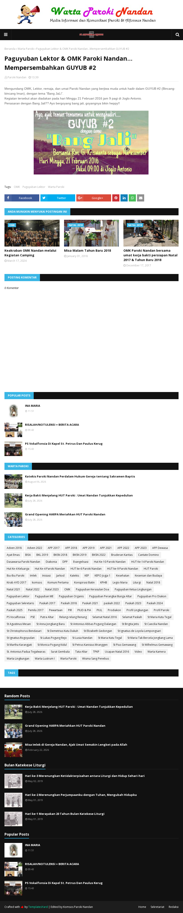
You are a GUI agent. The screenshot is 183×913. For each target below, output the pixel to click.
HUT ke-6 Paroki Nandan (86, 569)
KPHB (103, 582)
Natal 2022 (33, 589)
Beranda (9, 49)
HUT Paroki (151, 569)
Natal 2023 (52, 589)
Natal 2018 (153, 582)
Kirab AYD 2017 (16, 582)
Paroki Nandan (17, 77)
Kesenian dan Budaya (148, 575)
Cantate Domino (148, 555)
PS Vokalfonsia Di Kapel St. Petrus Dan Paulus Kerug (64, 444)
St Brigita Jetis (130, 624)
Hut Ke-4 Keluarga (18, 569)
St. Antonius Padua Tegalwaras (26, 652)
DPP (65, 562)
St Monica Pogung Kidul (52, 645)
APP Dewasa (160, 548)
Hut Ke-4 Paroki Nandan (50, 569)
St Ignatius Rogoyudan (21, 638)
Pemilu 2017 (36, 610)
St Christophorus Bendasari (24, 631)
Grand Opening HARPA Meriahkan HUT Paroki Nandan (65, 514)
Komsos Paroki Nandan (78, 907)
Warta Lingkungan (18, 658)
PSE (33, 617)
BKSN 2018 (60, 555)
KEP (87, 575)
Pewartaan (55, 610)
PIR (70, 610)
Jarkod (60, 575)
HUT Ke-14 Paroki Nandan (147, 562)
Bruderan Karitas (122, 555)
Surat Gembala (60, 652)
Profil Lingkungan (137, 610)
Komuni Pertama (58, 582)
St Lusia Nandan (82, 638)
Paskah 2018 (69, 603)
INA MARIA (32, 406)
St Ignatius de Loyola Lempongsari (139, 631)
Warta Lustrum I (45, 658)
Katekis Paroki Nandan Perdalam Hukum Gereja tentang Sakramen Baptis (80, 476)
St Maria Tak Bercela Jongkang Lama (150, 638)
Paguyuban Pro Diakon (151, 596)
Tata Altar (81, 652)
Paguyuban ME (44, 596)
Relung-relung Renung (73, 617)
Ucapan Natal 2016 (117, 652)
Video (138, 652)
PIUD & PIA (84, 610)
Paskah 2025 (15, 610)
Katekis (74, 575)
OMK (17, 187)
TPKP (96, 652)
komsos (37, 582)
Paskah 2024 (155, 603)
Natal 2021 (13, 589)
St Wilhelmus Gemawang (157, 645)
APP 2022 (123, 548)
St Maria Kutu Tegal (159, 617)
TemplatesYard (38, 907)
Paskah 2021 (90, 603)
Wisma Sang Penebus (95, 658)
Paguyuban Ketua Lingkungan (133, 589)
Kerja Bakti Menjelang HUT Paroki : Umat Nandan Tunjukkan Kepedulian (79, 495)
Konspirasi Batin (84, 582)
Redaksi (174, 907)
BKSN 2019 (79, 555)
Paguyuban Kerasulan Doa (92, 589)
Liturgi (137, 582)
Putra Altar (47, 617)
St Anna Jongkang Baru (50, 624)
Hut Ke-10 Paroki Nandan (110, 562)
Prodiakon (114, 610)
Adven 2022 (34, 548)
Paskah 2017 (47, 603)
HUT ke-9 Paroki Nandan (122, 569)
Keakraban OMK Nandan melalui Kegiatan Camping (30, 252)
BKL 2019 (42, 555)
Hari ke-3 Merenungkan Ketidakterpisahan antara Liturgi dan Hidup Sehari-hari (85, 776)
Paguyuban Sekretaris (20, 603)
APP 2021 (106, 548)
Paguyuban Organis (71, 596)
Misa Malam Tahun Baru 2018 (87, 250)
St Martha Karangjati (19, 645)
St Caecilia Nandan (156, 624)
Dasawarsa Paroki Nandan (23, 562)
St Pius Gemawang (124, 645)
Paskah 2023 (133, 603)
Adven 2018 (14, 548)
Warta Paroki (26, 49)
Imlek (33, 575)
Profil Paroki (161, 610)
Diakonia (51, 562)
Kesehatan (122, 575)
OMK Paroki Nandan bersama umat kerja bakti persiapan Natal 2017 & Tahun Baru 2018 (150, 255)
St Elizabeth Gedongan (98, 631)
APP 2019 (88, 548)
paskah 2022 (112, 603)
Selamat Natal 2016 (104, 617)
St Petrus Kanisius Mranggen (90, 645)
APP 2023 (141, 548)
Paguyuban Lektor (34, 187)
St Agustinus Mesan (19, 624)
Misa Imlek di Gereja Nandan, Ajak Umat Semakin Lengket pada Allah (76, 745)
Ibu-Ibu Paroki (15, 575)
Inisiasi (46, 575)
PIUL (99, 610)
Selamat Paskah (132, 617)
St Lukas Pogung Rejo (53, 638)
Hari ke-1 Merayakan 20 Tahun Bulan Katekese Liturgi (64, 814)
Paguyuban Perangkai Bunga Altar (110, 596)
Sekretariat (157, 907)
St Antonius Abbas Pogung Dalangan (93, 624)
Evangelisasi (80, 562)
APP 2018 (71, 548)
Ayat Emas (13, 555)
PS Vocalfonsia (16, 617)
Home (142, 907)
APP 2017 (54, 548)
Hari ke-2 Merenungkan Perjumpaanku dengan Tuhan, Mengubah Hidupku (81, 795)
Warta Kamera (157, 652)
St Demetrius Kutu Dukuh (62, 631)
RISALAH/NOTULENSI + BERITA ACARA (52, 425)
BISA (28, 555)
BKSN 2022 (99, 555)
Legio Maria (120, 582)
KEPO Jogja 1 (102, 575)
